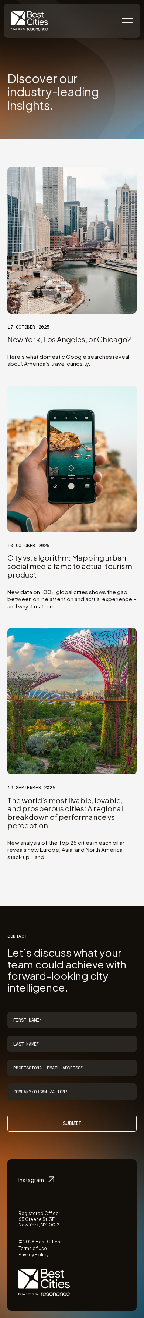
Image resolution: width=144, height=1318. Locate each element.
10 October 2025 (28, 546)
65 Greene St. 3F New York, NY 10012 (38, 1222)
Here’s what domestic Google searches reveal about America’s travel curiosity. (68, 360)
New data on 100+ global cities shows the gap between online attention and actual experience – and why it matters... (71, 599)
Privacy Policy (33, 1254)
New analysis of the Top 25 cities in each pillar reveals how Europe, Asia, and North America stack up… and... (65, 849)
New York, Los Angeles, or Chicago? (69, 339)
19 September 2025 (31, 788)
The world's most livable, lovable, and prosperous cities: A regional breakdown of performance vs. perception (65, 813)
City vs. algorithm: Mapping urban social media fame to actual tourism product (69, 566)
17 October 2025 (28, 327)
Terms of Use (32, 1248)
